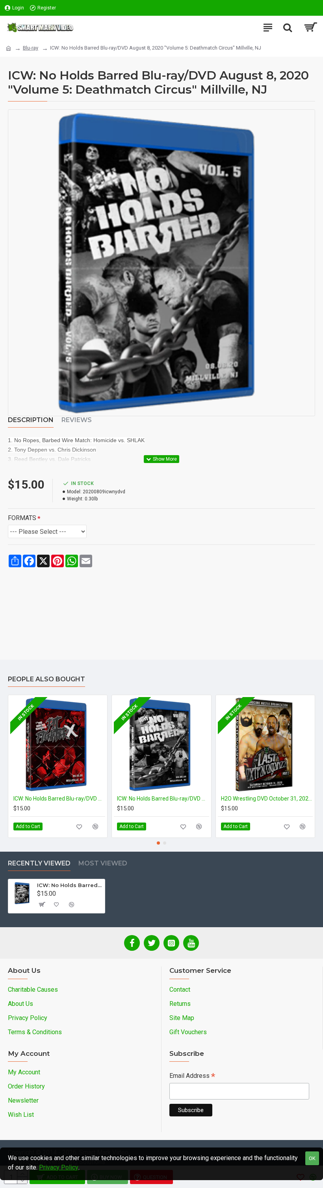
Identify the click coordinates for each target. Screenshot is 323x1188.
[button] (158, 843)
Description (31, 420)
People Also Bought (46, 679)
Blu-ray (30, 48)
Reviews (76, 420)
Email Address (192, 1076)
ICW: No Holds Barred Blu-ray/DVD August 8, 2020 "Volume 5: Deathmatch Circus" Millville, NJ (69, 885)
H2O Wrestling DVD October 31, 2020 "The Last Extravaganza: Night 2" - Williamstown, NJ (267, 798)
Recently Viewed (39, 863)
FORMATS (22, 518)
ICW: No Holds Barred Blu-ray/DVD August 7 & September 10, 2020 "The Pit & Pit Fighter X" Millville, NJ (59, 798)
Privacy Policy (58, 1167)
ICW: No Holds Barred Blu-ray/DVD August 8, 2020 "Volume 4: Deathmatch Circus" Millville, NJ (163, 798)
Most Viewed (102, 863)
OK (312, 1158)
